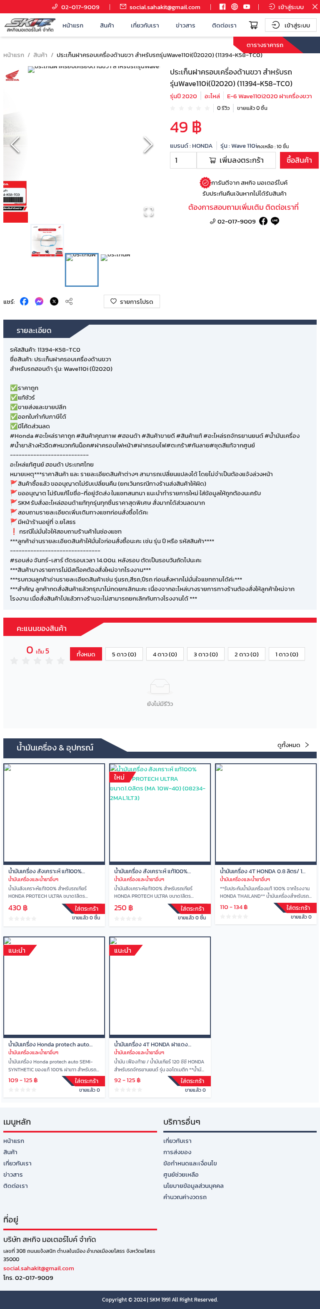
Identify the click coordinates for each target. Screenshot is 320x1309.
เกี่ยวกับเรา (145, 25)
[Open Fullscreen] (149, 211)
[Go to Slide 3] (116, 270)
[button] (81, 144)
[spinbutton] (183, 160)
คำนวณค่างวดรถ (185, 1197)
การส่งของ (177, 1152)
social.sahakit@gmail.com (38, 1268)
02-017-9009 (237, 221)
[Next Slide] (148, 144)
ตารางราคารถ (265, 45)
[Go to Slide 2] (82, 270)
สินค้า (107, 25)
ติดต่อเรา (224, 25)
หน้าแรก (72, 25)
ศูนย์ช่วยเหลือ (181, 1174)
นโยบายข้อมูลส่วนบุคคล (193, 1185)
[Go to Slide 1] (47, 241)
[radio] (172, 108)
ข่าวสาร (185, 25)
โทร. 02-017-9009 (28, 1277)
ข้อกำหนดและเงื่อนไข (190, 1163)
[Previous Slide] (15, 144)
